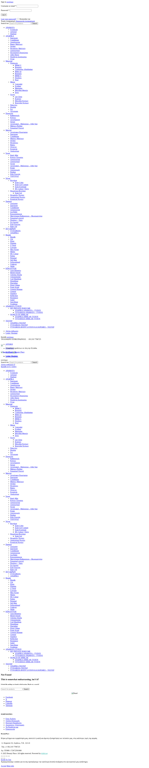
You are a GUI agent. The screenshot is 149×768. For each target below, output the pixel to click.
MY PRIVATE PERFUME (20, 308)
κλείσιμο (10, 2)
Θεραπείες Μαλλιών (17, 48)
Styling (12, 46)
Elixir (12, 241)
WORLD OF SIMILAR (19, 315)
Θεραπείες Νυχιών (17, 195)
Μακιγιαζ (9, 61)
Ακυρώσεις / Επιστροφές (15, 725)
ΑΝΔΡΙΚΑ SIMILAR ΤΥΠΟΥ (26, 317)
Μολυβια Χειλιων (21, 101)
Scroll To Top (6, 760)
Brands (8, 235)
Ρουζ (17, 80)
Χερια (12, 164)
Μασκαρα (18, 88)
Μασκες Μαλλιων (17, 139)
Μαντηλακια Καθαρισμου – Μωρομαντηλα (26, 216)
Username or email (8, 6)
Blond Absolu (15, 273)
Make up (18, 72)
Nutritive (13, 294)
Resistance (14, 298)
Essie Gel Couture (21, 185)
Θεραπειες (14, 143)
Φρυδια (13, 107)
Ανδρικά (13, 32)
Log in (4, 15)
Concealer (18, 84)
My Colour (14, 254)
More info (10, 766)
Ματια (12, 82)
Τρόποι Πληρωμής (13, 721)
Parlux (12, 256)
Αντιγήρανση (15, 120)
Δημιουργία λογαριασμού (25, 21)
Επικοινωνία (10, 729)
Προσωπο (9, 113)
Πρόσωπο (14, 63)
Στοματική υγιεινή (17, 218)
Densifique (14, 281)
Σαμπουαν (14, 38)
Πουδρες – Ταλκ (16, 220)
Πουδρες (18, 78)
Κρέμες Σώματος (16, 157)
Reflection (14, 296)
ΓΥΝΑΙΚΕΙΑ (15, 231)
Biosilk (12, 237)
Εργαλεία (13, 149)
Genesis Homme (16, 289)
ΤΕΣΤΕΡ (9, 321)
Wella (12, 266)
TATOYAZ (14, 176)
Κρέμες (13, 118)
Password (5, 10)
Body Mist (14, 155)
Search (34, 23)
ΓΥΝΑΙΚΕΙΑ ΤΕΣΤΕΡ (19, 325)
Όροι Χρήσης (11, 719)
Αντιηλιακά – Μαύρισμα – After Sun (23, 124)
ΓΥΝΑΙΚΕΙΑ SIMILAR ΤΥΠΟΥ (27, 319)
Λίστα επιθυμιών (12, 331)
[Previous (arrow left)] (2, 758)
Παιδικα (9, 201)
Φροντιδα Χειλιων (22, 103)
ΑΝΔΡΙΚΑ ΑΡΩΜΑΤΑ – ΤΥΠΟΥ (28, 310)
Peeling (13, 172)
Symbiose (13, 304)
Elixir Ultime (15, 285)
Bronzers (18, 67)
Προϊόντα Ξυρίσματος (18, 57)
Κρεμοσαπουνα (16, 214)
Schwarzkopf (15, 262)
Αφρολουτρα (15, 159)
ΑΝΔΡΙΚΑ (10, 36)
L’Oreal (13, 245)
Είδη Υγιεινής (15, 174)
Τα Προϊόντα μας (12, 727)
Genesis (13, 291)
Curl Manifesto (15, 279)
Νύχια (8, 178)
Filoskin (13, 243)
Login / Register (11, 333)
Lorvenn (13, 247)
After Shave (14, 55)
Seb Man (13, 260)
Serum (12, 122)
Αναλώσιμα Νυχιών (17, 197)
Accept (3, 766)
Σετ (11, 109)
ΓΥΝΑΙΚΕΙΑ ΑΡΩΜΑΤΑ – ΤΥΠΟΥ (29, 312)
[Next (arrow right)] (4, 758)
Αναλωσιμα (14, 151)
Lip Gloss (18, 97)
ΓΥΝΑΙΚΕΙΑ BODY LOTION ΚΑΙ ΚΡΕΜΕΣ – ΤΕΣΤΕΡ (32, 327)
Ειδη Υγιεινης (15, 224)
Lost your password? (8, 19)
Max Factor (14, 250)
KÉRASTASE (11, 268)
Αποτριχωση (15, 170)
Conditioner (14, 40)
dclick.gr (44, 753)
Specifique (14, 302)
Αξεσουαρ (14, 111)
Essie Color (19, 183)
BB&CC (18, 65)
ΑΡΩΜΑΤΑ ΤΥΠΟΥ (14, 306)
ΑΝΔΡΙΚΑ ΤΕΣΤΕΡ (18, 323)
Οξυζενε (13, 147)
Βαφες (12, 145)
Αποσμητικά (15, 51)
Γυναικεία (14, 30)
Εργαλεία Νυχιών (16, 199)
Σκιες (17, 92)
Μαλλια (8, 130)
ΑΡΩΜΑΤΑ (10, 28)
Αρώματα (13, 203)
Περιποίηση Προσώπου (19, 53)
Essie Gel (18, 193)
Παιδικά (13, 34)
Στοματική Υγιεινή (17, 128)
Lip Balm (13, 212)
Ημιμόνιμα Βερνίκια (17, 191)
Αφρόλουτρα (15, 42)
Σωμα (8, 153)
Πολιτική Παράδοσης (14, 723)
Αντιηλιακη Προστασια (18, 132)
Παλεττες (13, 105)
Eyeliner (18, 86)
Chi (11, 239)
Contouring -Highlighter (24, 69)
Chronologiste (15, 277)
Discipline (14, 283)
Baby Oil (13, 227)
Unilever (13, 264)
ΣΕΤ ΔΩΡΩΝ (11, 229)
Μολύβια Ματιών (21, 90)
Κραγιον (18, 99)
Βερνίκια (13, 180)
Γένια (12, 59)
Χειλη (12, 95)
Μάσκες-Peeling (16, 126)
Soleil (12, 300)
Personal (13, 258)
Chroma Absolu (16, 275)
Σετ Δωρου (14, 222)
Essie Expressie (20, 187)
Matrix (12, 252)
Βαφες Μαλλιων (16, 44)
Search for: (5, 23)
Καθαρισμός (14, 115)
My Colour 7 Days (22, 189)
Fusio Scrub (14, 287)
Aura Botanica (15, 271)
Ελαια (12, 168)
